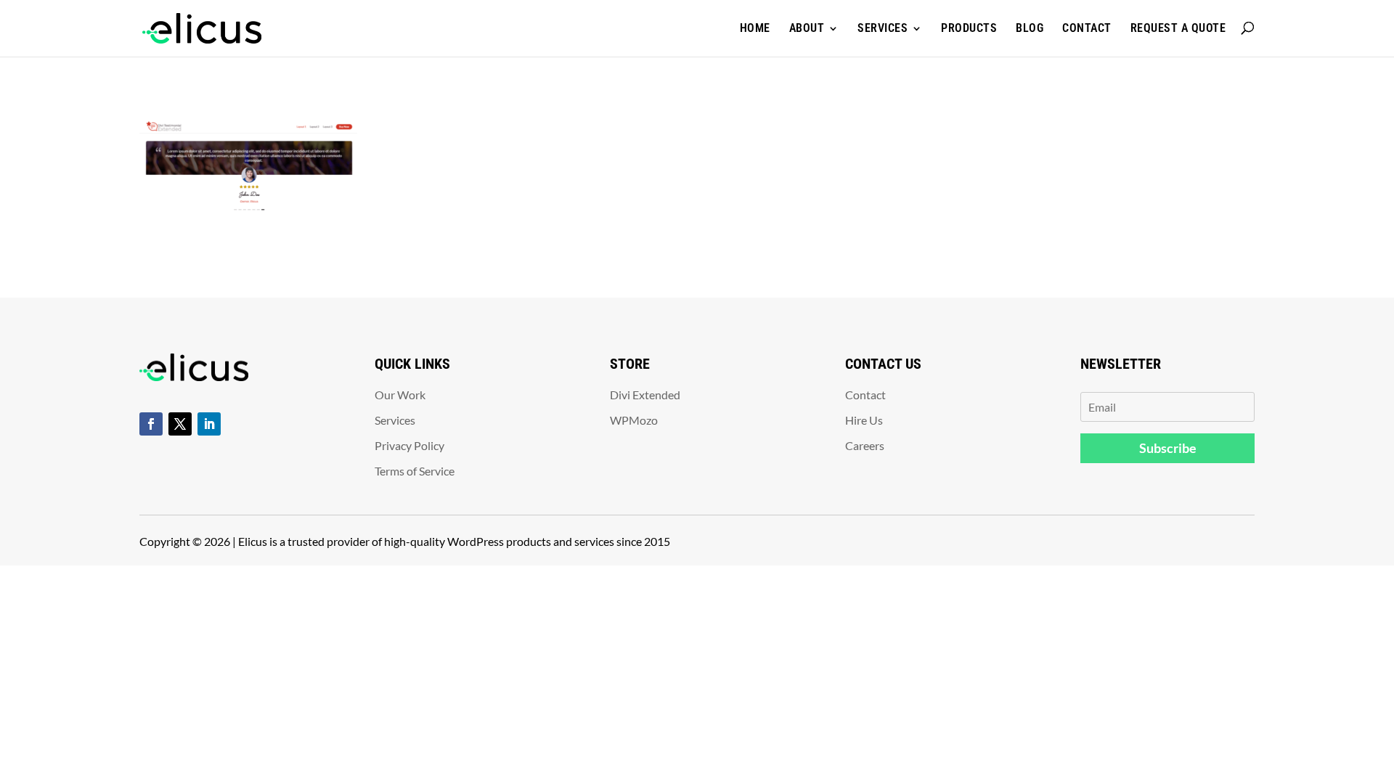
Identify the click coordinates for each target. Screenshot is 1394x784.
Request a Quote (1178, 28)
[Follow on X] (180, 424)
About (807, 28)
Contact (1087, 28)
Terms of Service (415, 471)
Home (755, 28)
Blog (1029, 28)
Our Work (400, 394)
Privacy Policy (409, 445)
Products (969, 28)
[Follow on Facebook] (151, 424)
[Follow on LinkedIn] (209, 424)
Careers (864, 445)
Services (882, 28)
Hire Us (864, 420)
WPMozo (634, 420)
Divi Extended (645, 394)
